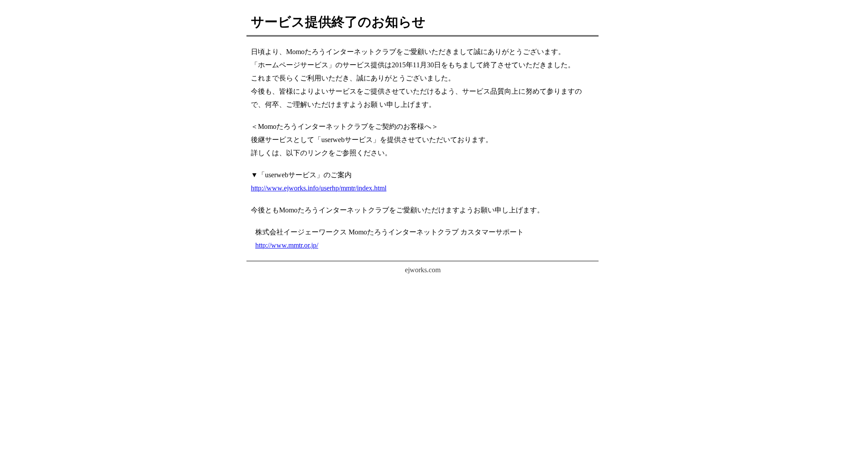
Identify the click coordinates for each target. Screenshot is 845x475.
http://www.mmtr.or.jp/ (286, 245)
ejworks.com (423, 270)
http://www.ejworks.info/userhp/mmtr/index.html (318, 188)
